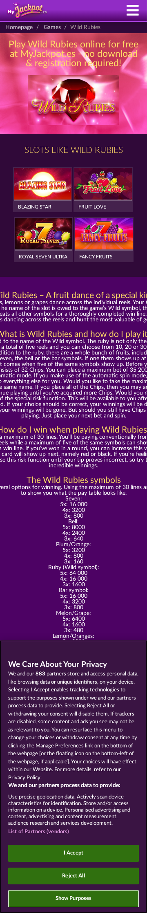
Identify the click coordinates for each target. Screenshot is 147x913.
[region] (73, 776)
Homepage (19, 27)
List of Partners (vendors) (38, 831)
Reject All (73, 876)
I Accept (73, 853)
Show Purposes (74, 898)
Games (52, 27)
